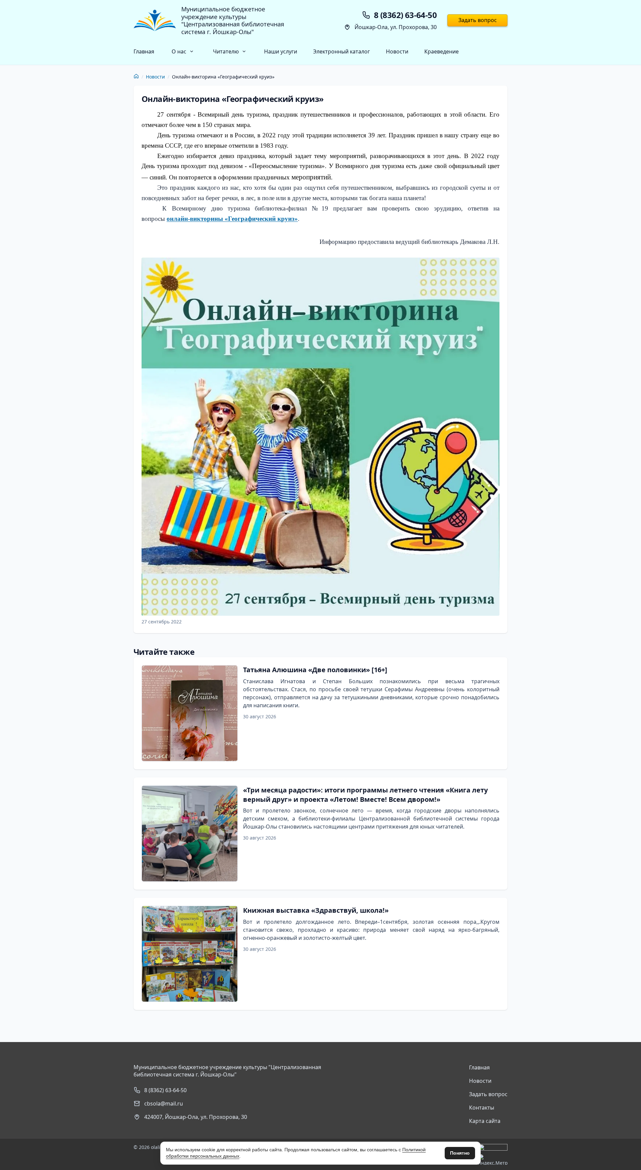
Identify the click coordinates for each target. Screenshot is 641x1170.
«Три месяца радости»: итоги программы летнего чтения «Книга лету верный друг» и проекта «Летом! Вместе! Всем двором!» (365, 794)
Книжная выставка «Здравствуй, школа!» (316, 910)
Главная (144, 51)
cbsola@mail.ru (163, 1103)
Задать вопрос (477, 20)
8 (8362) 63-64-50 (165, 1090)
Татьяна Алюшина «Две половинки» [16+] (315, 669)
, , (195, 1117)
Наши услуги (280, 51)
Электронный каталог (341, 51)
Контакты (481, 1107)
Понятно (460, 1153)
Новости (397, 51)
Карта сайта (484, 1121)
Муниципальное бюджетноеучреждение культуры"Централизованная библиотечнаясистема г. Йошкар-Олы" (232, 20)
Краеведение (441, 51)
